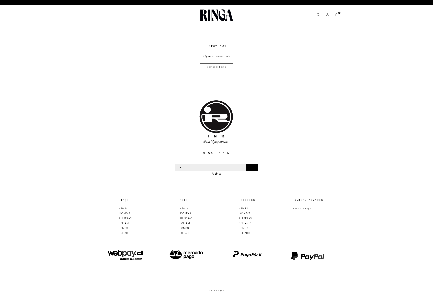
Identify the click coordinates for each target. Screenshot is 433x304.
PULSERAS (125, 218)
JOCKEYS (124, 213)
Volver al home (216, 67)
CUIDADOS (125, 233)
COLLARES (125, 223)
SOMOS (123, 228)
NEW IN (123, 208)
